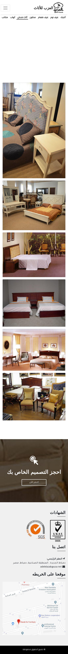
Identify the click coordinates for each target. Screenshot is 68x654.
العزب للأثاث (43, 8)
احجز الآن (34, 482)
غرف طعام (43, 17)
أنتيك (63, 17)
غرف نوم (54, 17)
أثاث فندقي (22, 17)
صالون (33, 17)
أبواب (12, 17)
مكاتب (5, 17)
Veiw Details (34, 132)
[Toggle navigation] (5, 8)
